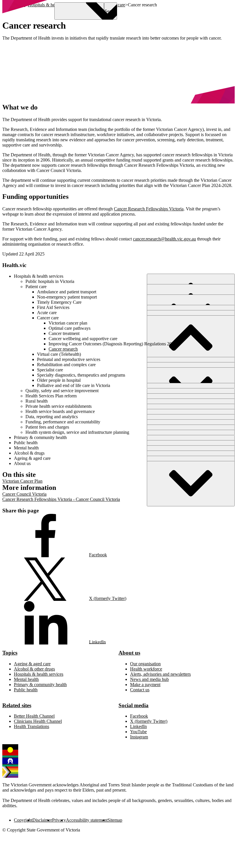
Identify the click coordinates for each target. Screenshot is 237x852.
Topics (9, 653)
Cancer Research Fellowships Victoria (149, 208)
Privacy (59, 820)
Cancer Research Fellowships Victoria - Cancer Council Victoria (61, 499)
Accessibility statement (87, 820)
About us (129, 653)
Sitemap (115, 820)
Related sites (16, 705)
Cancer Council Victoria (24, 494)
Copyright (23, 820)
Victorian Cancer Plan (22, 481)
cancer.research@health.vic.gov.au (164, 238)
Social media (133, 705)
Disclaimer (42, 820)
